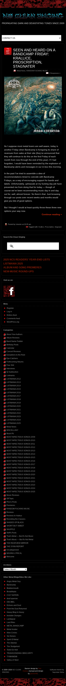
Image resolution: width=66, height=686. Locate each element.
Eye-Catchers (12, 358)
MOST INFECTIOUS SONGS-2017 (20, 464)
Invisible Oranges (14, 616)
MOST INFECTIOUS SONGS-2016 (20, 461)
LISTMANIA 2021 (13, 410)
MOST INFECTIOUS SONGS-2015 (20, 457)
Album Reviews (12, 338)
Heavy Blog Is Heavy (15, 612)
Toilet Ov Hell (12, 650)
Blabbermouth (13, 588)
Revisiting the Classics (15, 519)
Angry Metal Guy (14, 581)
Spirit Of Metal (12, 639)
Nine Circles (12, 633)
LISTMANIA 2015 (13, 389)
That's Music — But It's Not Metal (19, 539)
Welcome (10, 557)
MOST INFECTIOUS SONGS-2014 (20, 454)
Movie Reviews (12, 495)
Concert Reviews (13, 351)
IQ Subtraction (12, 372)
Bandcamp (11, 585)
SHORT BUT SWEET (15, 526)
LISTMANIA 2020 (13, 406)
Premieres (10, 505)
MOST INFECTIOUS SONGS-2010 (20, 440)
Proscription (49, 227)
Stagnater (58, 227)
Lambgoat (11, 619)
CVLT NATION (13, 595)
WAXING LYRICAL (14, 553)
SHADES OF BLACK (15, 522)
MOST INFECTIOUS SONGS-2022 (20, 481)
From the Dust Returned (17, 609)
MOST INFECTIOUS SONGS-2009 (20, 437)
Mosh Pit (10, 433)
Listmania (10, 375)
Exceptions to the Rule (15, 355)
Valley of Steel (13, 660)
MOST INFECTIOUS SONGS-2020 (20, 474)
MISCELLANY (12, 430)
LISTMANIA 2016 (13, 393)
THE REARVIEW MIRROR (17, 543)
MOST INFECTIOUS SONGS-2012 (20, 447)
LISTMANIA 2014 (13, 386)
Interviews (10, 368)
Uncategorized (12, 550)
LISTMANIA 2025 (13, 423)
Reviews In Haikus (14, 516)
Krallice (41, 227)
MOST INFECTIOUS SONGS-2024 (20, 488)
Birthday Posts (12, 345)
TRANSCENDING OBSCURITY (20, 653)
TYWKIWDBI (12, 657)
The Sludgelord (13, 646)
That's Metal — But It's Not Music (19, 536)
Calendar (10, 348)
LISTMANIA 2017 (13, 396)
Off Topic (10, 498)
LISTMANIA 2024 (13, 420)
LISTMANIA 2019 (13, 403)
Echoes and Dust (14, 605)
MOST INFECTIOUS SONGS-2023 (20, 485)
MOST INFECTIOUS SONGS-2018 (20, 468)
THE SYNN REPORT (15, 546)
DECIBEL (11, 602)
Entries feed (12, 315)
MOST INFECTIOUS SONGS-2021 (20, 478)
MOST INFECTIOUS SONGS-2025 (20, 492)
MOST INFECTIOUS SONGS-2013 (20, 451)
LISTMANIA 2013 (13, 382)
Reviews (10, 512)
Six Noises (11, 636)
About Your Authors (14, 334)
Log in (9, 312)
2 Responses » (54, 73)
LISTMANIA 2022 (13, 413)
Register (10, 308)
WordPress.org (13, 322)
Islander (19, 224)
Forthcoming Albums (14, 362)
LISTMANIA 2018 (13, 399)
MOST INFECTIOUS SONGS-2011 (20, 444)
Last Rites (11, 622)
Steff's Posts (11, 533)
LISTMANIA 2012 (13, 379)
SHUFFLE (10, 529)
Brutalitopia (11, 592)
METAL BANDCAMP (15, 626)
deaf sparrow (12, 598)
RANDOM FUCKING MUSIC (37, 71)
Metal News (21, 71)
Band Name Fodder (14, 341)
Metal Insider (12, 629)
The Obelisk (12, 643)
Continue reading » (52, 214)
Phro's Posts (11, 502)
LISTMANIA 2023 (13, 416)
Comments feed (13, 318)
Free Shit (10, 365)
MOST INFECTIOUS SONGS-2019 (20, 471)
